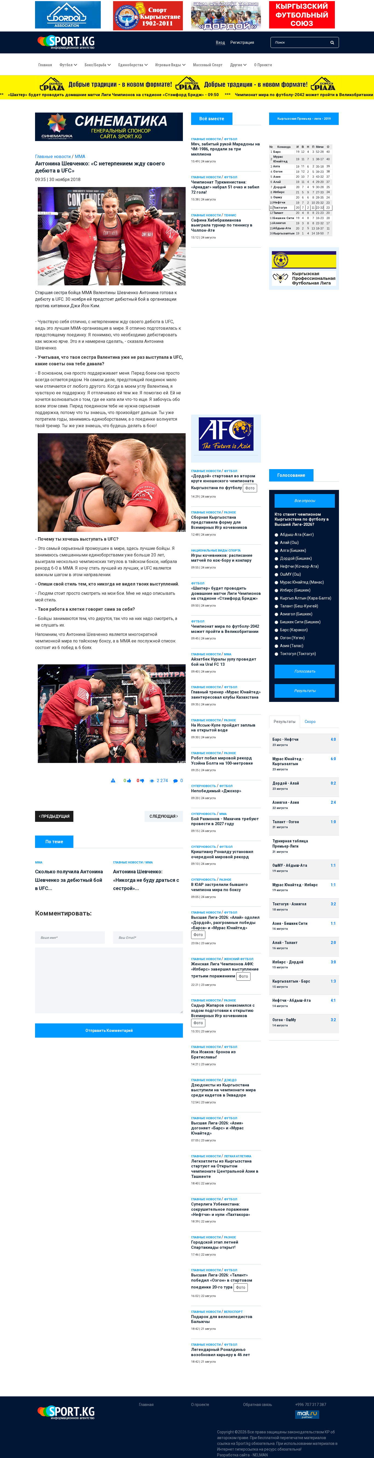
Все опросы (304, 500)
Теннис (230, 215)
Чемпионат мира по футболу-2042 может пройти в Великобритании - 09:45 (219, 94)
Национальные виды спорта (216, 550)
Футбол (66, 65)
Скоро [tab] (310, 721)
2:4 (333, 802)
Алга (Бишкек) (293, 550)
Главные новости (206, 139)
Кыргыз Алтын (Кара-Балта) (305, 598)
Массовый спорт (208, 65)
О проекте (263, 65)
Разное (230, 512)
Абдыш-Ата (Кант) (297, 534)
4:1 (333, 1000)
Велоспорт (233, 1312)
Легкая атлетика (237, 1156)
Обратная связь (257, 1404)
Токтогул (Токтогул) (298, 653)
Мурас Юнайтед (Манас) (302, 582)
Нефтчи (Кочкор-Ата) (299, 566)
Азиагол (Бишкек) (296, 614)
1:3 (333, 981)
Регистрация (242, 42)
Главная (45, 65)
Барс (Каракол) (294, 630)
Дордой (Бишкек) (296, 558)
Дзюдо (230, 1080)
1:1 (333, 865)
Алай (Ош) (289, 542)
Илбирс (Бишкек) (295, 590)
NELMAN (260, 1455)
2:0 (333, 942)
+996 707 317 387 (310, 1404)
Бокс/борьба (95, 65)
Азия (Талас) (291, 646)
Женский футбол (238, 959)
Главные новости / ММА (133, 862)
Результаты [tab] (284, 721)
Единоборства (130, 65)
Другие (236, 65)
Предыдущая (55, 816)
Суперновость (203, 786)
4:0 (333, 739)
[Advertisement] (226, 330)
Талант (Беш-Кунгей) (299, 606)
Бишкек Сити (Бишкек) (300, 622)
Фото (250, 488)
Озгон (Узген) (292, 638)
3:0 (333, 962)
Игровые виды (168, 65)
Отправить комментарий (109, 1030)
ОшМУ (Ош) (290, 574)
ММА (227, 654)
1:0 (333, 822)
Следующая (162, 816)
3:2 (333, 904)
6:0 (333, 759)
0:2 (333, 783)
